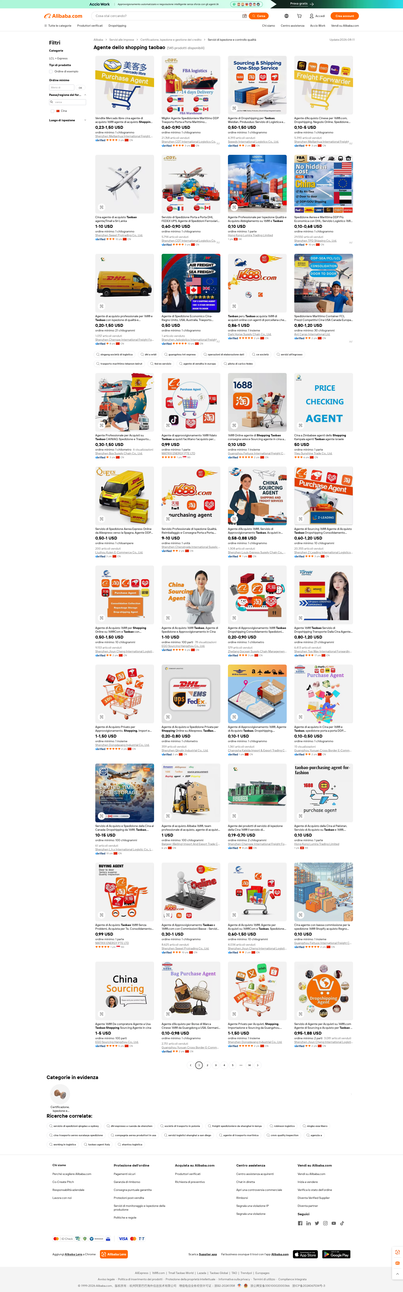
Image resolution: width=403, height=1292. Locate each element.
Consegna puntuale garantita (133, 1190)
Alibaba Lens (73, 1254)
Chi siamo (59, 1165)
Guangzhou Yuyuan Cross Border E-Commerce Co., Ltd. (323, 750)
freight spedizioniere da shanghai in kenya (237, 1126)
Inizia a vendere (308, 1182)
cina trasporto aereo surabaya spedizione (78, 1135)
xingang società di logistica (117, 354)
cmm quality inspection (284, 1135)
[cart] (300, 16)
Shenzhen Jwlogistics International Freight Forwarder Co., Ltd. (191, 339)
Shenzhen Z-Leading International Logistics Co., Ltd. (323, 552)
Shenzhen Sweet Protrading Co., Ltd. (119, 235)
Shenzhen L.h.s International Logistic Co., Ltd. (124, 849)
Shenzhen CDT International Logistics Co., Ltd (191, 141)
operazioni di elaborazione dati (226, 354)
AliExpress (141, 1273)
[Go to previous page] (190, 1065)
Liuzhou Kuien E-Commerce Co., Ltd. (119, 552)
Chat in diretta (245, 1182)
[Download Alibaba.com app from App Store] (305, 1254)
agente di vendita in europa (199, 363)
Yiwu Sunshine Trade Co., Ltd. (313, 453)
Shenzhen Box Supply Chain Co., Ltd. (119, 453)
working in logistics (65, 1144)
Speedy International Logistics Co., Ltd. (253, 141)
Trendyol (246, 1273)
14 (249, 1065)
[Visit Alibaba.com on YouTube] (333, 1223)
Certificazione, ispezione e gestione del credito (171, 39)
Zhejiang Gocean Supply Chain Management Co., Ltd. (257, 651)
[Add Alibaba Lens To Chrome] (114, 1254)
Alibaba (98, 39)
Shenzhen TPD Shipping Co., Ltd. (315, 240)
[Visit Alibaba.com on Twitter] (316, 1223)
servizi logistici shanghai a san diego (189, 1135)
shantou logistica (132, 1144)
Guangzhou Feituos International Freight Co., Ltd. (257, 453)
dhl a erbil (150, 354)
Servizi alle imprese (121, 39)
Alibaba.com (280, 1254)
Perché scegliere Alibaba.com (71, 1174)
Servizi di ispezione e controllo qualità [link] (232, 39)
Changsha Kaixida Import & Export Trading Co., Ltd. (257, 750)
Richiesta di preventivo (190, 1182)
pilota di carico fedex (240, 363)
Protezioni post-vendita (129, 1197)
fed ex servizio (162, 363)
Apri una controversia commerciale (259, 1190)
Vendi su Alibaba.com (311, 1174)
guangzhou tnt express (182, 354)
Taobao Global (219, 1273)
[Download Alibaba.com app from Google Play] (336, 1254)
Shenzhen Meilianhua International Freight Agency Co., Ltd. (124, 136)
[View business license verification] (239, 1286)
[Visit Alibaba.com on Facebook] (300, 1223)
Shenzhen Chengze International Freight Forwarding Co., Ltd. (124, 339)
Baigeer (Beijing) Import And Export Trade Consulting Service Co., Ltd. (191, 844)
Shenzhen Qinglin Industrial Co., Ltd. (185, 750)
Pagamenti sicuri (124, 1174)
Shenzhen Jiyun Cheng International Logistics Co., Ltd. (124, 651)
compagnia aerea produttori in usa (135, 1135)
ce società (262, 354)
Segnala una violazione (251, 1213)
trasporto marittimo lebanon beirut (121, 363)
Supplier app (208, 1254)
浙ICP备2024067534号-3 (308, 1285)
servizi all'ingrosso (291, 354)
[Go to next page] (258, 1065)
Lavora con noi (62, 1197)
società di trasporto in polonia (182, 1126)
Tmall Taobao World (181, 1273)
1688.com (158, 1273)
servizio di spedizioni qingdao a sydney (76, 1126)
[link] (397, 1252)
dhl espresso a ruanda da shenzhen (131, 1126)
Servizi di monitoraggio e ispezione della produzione (139, 1207)
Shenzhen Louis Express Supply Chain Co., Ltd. (257, 552)
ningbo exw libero (317, 1126)
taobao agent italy (99, 1144)
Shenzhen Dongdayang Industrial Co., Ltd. (122, 745)
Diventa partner (308, 1205)
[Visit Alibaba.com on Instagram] (325, 1223)
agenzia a (316, 1135)
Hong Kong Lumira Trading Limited (250, 235)
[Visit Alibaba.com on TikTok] (342, 1223)
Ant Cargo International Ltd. (312, 334)
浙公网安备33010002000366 (270, 1285)
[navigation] (68, 553)
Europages (262, 1273)
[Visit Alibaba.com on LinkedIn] (308, 1223)
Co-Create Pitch (63, 1182)
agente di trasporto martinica (241, 1135)
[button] (244, 15)
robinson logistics (284, 1126)
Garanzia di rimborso (127, 1182)
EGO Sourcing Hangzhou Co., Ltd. (183, 646)
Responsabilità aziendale (68, 1190)
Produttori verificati (187, 1174)
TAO (234, 1273)
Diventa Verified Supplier (314, 1197)
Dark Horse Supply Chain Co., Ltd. (249, 334)
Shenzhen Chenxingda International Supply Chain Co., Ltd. (191, 547)
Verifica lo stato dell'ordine (315, 1190)
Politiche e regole (125, 1217)
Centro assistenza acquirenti (255, 1174)
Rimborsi (242, 1197)
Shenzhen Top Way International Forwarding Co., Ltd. (323, 651)
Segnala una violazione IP (252, 1205)
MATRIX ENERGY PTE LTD (178, 453)
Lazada (201, 1273)
